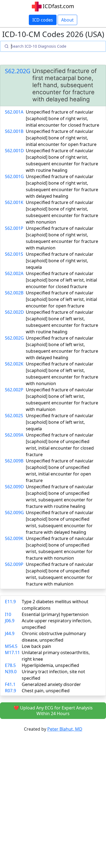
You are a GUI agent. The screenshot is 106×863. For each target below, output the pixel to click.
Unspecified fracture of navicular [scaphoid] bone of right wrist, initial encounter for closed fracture (62, 118)
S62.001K (14, 202)
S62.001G (14, 176)
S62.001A (14, 112)
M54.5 (11, 646)
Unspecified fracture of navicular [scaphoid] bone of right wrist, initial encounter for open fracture (61, 137)
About (67, 20)
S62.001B (14, 131)
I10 (8, 614)
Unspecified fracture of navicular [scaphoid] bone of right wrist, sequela (59, 260)
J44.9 (9, 633)
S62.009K (14, 538)
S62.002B (14, 293)
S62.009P (14, 564)
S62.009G (14, 513)
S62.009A (14, 435)
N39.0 (11, 672)
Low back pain (36, 646)
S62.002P (14, 390)
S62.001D (14, 151)
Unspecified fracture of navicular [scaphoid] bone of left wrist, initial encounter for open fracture (61, 299)
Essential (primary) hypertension (55, 614)
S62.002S (14, 416)
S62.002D (14, 312)
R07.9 (10, 691)
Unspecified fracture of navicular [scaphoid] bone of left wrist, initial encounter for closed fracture (61, 279)
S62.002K (14, 364)
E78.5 (10, 665)
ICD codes (42, 20)
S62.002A (14, 273)
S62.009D (14, 487)
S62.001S (14, 254)
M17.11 (12, 652)
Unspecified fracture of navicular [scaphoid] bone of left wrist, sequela (59, 422)
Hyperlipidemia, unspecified (50, 665)
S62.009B (14, 461)
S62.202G (17, 71)
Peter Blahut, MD (64, 729)
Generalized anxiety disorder (51, 684)
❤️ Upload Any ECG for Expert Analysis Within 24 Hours (53, 710)
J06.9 (9, 621)
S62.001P (14, 228)
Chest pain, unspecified (46, 691)
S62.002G (14, 338)
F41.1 (10, 684)
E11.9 (10, 602)
